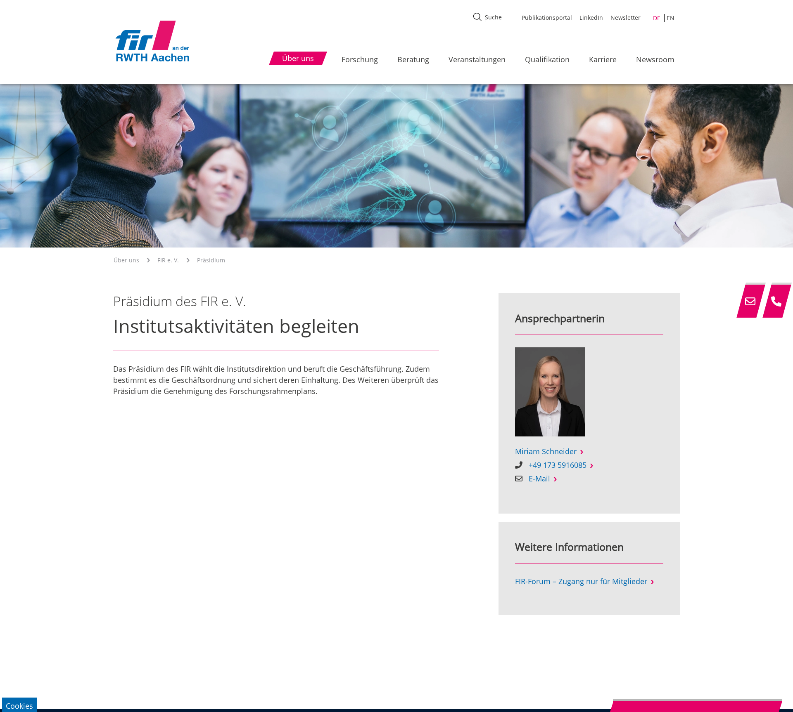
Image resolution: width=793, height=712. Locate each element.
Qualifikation (547, 59)
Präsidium (211, 260)
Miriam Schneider (546, 451)
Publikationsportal (547, 17)
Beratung (413, 59)
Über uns (126, 260)
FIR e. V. (168, 260)
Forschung (360, 59)
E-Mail (539, 478)
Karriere (603, 59)
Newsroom (655, 59)
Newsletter (625, 17)
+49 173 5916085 (557, 465)
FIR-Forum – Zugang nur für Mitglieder (581, 581)
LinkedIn (591, 17)
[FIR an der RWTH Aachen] (152, 41)
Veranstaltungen (477, 59)
